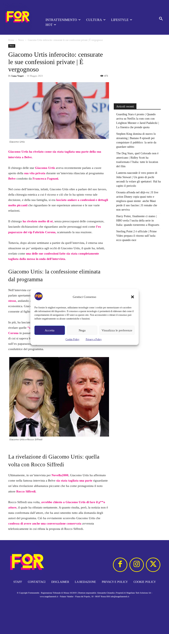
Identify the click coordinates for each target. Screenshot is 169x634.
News (21, 40)
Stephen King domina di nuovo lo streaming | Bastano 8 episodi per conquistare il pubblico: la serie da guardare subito (136, 140)
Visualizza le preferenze (117, 330)
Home (11, 40)
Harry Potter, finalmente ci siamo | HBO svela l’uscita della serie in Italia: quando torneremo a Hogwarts (137, 220)
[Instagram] (136, 565)
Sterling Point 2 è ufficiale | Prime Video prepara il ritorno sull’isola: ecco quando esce (136, 236)
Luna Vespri (17, 76)
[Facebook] (120, 565)
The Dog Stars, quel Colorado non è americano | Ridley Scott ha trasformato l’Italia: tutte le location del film (137, 160)
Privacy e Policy (94, 339)
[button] (132, 297)
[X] (153, 565)
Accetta (49, 330)
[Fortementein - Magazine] (18, 17)
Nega (82, 330)
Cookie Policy (72, 339)
